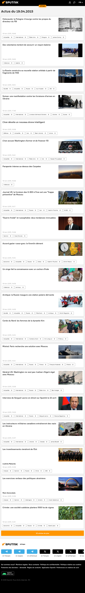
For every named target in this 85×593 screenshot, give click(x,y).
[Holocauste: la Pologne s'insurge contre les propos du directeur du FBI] (70, 24)
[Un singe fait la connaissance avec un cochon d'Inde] (70, 274)
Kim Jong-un (48, 339)
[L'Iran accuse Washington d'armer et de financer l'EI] (70, 146)
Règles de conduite (34, 568)
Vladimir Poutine (53, 210)
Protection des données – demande (13, 568)
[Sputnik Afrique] (11, 4)
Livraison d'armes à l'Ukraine (37, 114)
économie (6, 261)
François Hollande (55, 364)
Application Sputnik (49, 568)
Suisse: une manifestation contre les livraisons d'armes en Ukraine (29, 97)
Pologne (44, 37)
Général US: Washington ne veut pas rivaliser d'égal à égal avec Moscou (29, 373)
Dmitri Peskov (68, 261)
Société (6, 88)
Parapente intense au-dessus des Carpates (22, 166)
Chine (37, 471)
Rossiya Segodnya (59, 416)
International (19, 37)
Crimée (40, 525)
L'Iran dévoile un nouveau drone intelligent (24, 122)
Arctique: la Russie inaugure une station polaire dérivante (28, 295)
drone (51, 133)
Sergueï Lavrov (43, 416)
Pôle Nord (39, 313)
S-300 (66, 210)
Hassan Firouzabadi (56, 159)
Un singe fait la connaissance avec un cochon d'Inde (26, 269)
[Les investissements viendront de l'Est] (70, 455)
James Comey (57, 37)
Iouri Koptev (39, 88)
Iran (28, 133)
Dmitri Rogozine (64, 313)
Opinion (6, 236)
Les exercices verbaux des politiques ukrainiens (24, 478)
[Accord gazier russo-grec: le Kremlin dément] (70, 249)
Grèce (39, 261)
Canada (42, 442)
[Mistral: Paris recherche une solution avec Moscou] (70, 352)
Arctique (50, 313)
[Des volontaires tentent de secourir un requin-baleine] (70, 50)
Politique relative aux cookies (70, 565)
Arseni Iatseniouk (54, 500)
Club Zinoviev (18, 236)
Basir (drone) (39, 133)
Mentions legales (22, 565)
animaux (18, 287)
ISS (51, 88)
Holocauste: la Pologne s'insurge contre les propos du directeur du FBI (27, 20)
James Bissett (55, 442)
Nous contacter (34, 565)
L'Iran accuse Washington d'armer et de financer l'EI (26, 141)
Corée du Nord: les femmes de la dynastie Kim (23, 320)
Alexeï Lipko (51, 525)
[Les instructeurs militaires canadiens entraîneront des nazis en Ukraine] (70, 429)
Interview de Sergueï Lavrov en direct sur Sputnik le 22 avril (29, 398)
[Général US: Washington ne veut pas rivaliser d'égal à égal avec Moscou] (70, 377)
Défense (6, 133)
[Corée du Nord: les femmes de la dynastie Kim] (70, 326)
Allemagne (28, 500)
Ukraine (54, 114)
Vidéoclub (7, 63)
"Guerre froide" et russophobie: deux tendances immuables (29, 218)
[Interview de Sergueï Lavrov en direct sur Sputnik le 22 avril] (70, 403)
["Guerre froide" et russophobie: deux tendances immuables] (70, 223)
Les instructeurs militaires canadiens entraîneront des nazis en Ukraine (29, 424)
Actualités (6, 37)
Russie (28, 88)
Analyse (6, 471)
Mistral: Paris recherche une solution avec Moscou (25, 346)
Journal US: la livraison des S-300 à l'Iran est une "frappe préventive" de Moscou (28, 193)
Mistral (69, 364)
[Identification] (70, 2)
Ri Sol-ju (60, 339)
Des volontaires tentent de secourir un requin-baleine (27, 45)
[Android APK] (7, 573)
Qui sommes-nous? (8, 565)
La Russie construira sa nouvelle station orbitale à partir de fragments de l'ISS (29, 71)
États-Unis (32, 37)
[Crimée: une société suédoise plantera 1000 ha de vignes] (70, 513)
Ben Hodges (55, 390)
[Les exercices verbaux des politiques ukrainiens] (70, 484)
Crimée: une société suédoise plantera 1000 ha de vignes (28, 507)
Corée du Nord (33, 339)
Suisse (65, 114)
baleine (18, 63)
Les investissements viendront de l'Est (20, 449)
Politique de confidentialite (50, 565)
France (41, 364)
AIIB (46, 471)
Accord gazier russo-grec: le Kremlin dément (23, 243)
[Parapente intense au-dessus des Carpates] (70, 172)
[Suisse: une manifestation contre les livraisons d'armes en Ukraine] (70, 102)
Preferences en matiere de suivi (67, 568)
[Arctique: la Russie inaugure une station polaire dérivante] (70, 300)
